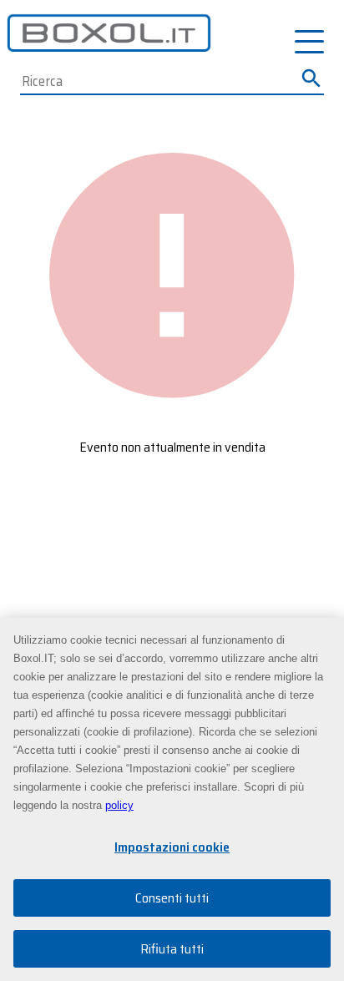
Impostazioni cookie (172, 847)
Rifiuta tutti (172, 948)
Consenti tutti (172, 897)
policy (119, 805)
